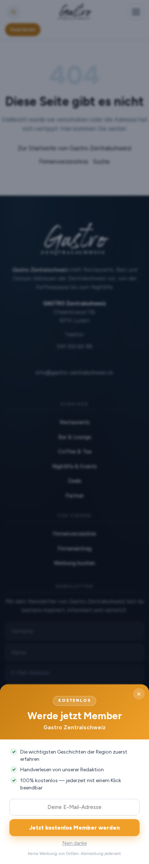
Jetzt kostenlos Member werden (74, 827)
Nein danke (75, 843)
